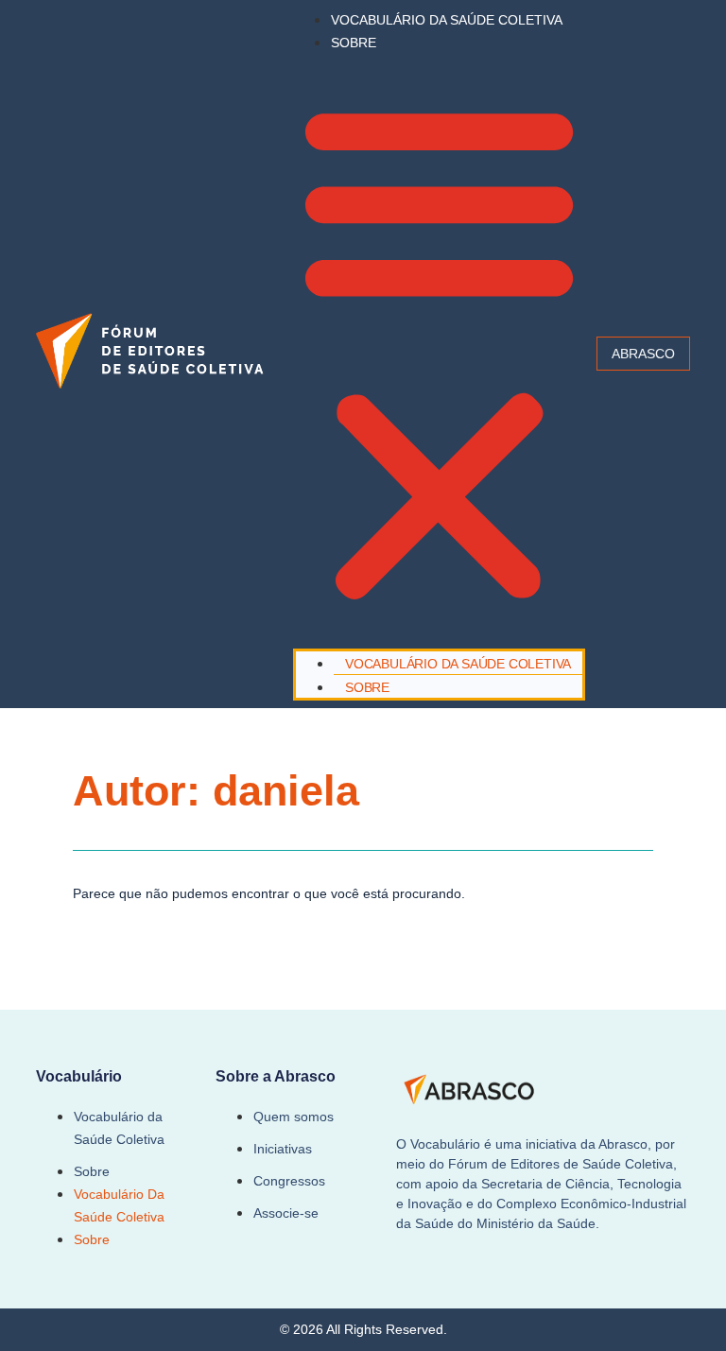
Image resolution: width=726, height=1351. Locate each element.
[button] (439, 351)
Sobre (353, 42)
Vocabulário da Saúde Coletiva (446, 19)
